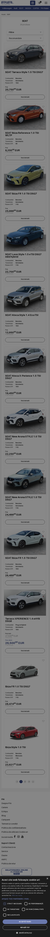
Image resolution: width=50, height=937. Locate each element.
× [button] (47, 879)
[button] (25, 899)
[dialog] (25, 906)
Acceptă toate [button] (25, 922)
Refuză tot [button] (25, 927)
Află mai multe (17, 895)
